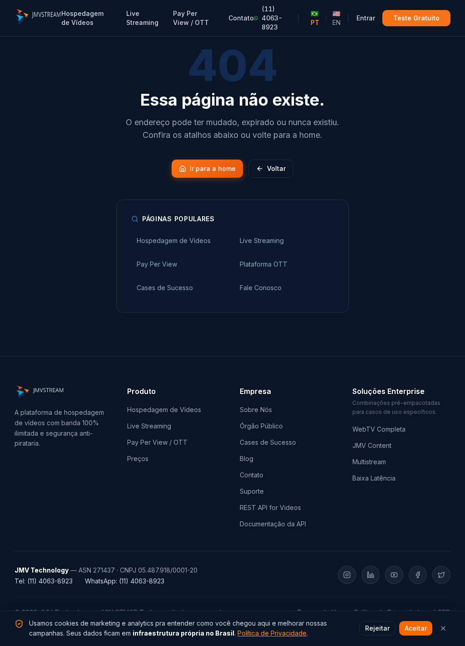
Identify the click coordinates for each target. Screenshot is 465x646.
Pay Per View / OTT (191, 18)
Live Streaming (142, 18)
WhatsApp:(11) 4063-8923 (124, 581)
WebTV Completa (379, 429)
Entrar (365, 18)
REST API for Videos (270, 507)
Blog (246, 458)
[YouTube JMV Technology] (394, 575)
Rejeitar (377, 628)
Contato (241, 18)
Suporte (252, 491)
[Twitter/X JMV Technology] (441, 575)
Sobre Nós (256, 409)
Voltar (276, 168)
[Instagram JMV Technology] (347, 575)
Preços (137, 458)
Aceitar (416, 628)
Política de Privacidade (272, 633)
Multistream (369, 462)
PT (315, 18)
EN (336, 18)
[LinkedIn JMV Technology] (370, 575)
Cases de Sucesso (268, 442)
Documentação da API (273, 524)
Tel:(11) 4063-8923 (44, 581)
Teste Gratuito (416, 18)
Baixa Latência (374, 478)
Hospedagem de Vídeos (82, 18)
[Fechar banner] (443, 628)
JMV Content (371, 445)
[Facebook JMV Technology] (418, 575)
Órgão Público (261, 426)
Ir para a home (213, 168)
